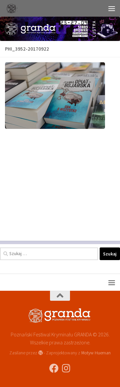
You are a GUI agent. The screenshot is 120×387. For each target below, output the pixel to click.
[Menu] (111, 8)
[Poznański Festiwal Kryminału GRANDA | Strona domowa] (13, 8)
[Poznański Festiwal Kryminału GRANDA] (54, 368)
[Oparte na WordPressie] (40, 352)
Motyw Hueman (96, 353)
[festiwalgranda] (66, 368)
